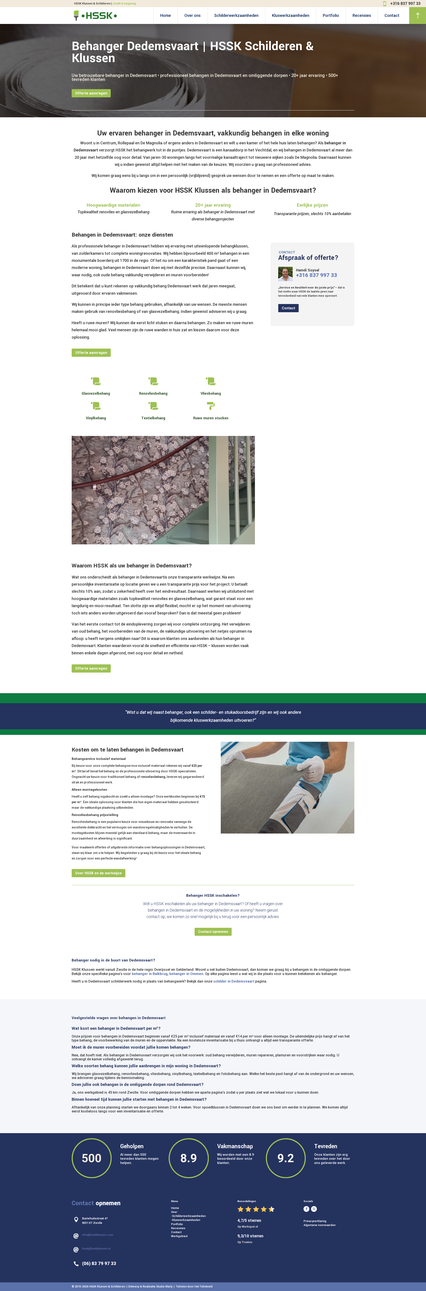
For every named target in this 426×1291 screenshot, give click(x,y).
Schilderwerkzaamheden (236, 15)
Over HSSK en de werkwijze (98, 768)
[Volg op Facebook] (306, 1104)
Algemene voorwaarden (319, 1120)
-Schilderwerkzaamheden (188, 1111)
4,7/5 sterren (249, 1115)
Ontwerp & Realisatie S (143, 1181)
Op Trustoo (244, 1137)
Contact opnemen (213, 827)
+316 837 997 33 (405, 3)
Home (165, 15)
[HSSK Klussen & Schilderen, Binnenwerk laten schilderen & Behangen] (119, 436)
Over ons (192, 15)
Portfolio (331, 15)
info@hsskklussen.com (97, 1130)
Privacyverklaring (315, 1116)
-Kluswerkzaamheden (185, 1115)
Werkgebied (179, 1131)
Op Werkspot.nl (247, 1121)
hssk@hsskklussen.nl (96, 1144)
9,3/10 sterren (250, 1131)
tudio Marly (165, 1181)
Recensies (362, 15)
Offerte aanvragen (91, 93)
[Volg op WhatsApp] (314, 1104)
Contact (392, 15)
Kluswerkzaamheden (290, 15)
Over (174, 1107)
